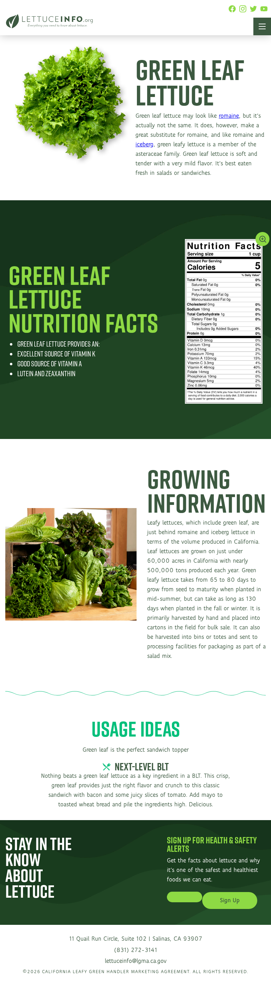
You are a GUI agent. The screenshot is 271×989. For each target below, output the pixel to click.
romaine (229, 116)
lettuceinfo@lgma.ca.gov (136, 961)
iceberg (144, 144)
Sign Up (230, 900)
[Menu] (262, 26)
